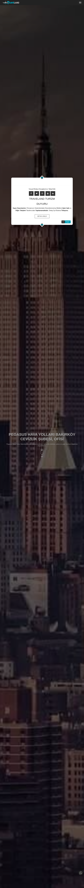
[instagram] (42, 193)
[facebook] (31, 193)
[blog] (53, 193)
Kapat (67, 222)
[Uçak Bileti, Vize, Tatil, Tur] (10, 2)
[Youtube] (47, 193)
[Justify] (80, 2)
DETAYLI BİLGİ (42, 216)
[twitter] (36, 193)
